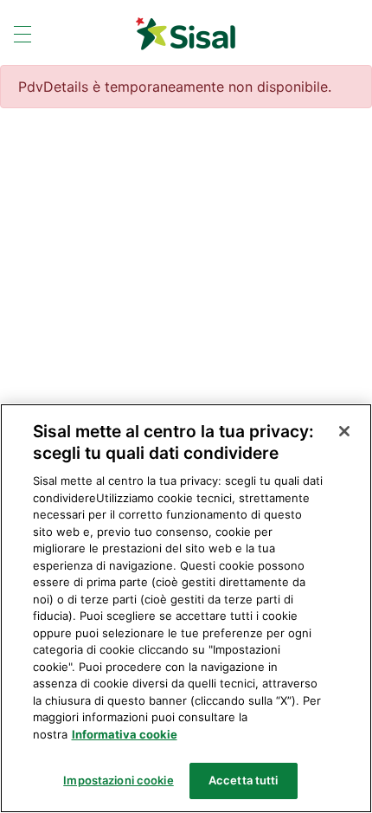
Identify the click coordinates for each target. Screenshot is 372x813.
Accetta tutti (243, 780)
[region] (186, 608)
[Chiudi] (344, 431)
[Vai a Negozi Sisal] (185, 33)
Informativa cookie (124, 734)
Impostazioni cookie (118, 780)
